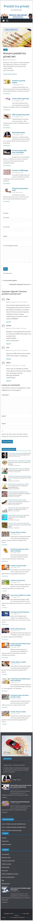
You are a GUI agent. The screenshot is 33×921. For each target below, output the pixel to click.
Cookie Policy (5, 841)
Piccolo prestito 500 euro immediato (19, 151)
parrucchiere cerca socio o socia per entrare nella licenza (20, 786)
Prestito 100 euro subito (18, 712)
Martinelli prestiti (18, 132)
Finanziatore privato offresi (19, 765)
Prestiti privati (5, 867)
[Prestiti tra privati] (3, 21)
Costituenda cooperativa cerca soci (19, 284)
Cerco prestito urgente (10, 280)
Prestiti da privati (7, 758)
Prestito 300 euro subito (18, 532)
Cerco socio (5, 870)
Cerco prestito (5, 854)
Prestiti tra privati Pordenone (19, 802)
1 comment (4, 591)
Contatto (4, 838)
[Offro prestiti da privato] (16, 745)
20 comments (5, 561)
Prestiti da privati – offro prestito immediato (19, 461)
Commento (5, 395)
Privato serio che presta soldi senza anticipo (19, 476)
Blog (3, 880)
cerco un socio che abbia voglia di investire (20, 889)
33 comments (6, 109)
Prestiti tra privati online (18, 566)
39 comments (6, 145)
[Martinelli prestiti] (6, 778)
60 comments (5, 657)
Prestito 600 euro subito (18, 662)
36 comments (6, 183)
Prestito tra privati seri (17, 580)
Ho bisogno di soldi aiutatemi (19, 612)
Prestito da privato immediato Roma (16, 824)
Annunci (14, 59)
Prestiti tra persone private (14, 830)
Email (4, 423)
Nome (4, 416)
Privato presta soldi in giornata (16, 453)
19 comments (5, 576)
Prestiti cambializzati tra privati (10, 874)
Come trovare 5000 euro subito (20, 595)
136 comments (5, 624)
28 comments (6, 127)
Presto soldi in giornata (20, 98)
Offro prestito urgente (13, 508)
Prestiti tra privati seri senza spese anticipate (19, 550)
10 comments (6, 93)
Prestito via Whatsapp (20, 170)
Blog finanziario (6, 883)
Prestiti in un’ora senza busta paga (17, 523)
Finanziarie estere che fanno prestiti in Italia (19, 696)
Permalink (25, 302)
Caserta (5, 49)
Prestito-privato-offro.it (10, 74)
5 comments (6, 201)
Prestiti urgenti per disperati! (15, 515)
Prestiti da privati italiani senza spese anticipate (20, 644)
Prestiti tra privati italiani (18, 82)
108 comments (7, 165)
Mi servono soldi (6, 857)
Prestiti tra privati (16, 6)
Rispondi (8, 322)
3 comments (4, 812)
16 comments (5, 639)
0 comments (4, 691)
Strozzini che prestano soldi (20, 189)
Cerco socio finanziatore (8, 877)
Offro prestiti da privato (21, 115)
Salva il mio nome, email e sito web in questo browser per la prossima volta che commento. (15, 435)
